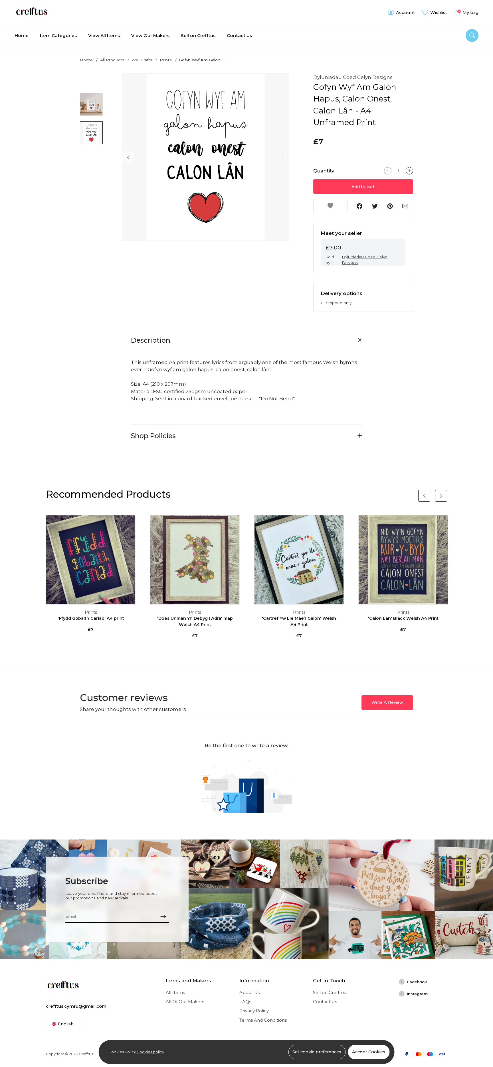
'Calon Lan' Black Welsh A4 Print (403, 618)
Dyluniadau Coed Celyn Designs (353, 77)
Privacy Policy (254, 1010)
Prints (166, 60)
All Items (175, 992)
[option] (205, 157)
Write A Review (387, 702)
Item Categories (58, 35)
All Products (112, 60)
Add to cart (363, 186)
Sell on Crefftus (198, 35)
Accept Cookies (368, 1051)
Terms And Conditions (263, 1020)
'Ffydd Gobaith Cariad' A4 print (91, 618)
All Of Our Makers (185, 1001)
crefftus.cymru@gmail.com (76, 1006)
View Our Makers (150, 35)
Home (22, 35)
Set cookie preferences (316, 1051)
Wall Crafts (142, 60)
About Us (249, 992)
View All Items (104, 35)
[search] (472, 35)
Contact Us (239, 35)
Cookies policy (150, 1052)
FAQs (245, 1001)
